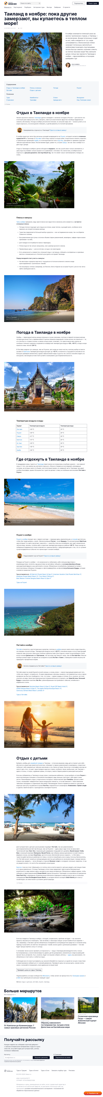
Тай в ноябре (20, 222)
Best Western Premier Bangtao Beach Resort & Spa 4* (33, 578)
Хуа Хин (60, 140)
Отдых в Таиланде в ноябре (15, 88)
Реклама (72, 1070)
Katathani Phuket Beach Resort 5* (27, 576)
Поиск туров (93, 3)
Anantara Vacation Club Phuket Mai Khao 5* (67, 574)
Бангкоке (27, 351)
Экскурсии (80, 97)
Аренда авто (57, 100)
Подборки (27, 7)
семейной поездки (37, 763)
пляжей (74, 539)
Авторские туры (38, 7)
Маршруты (7, 7)
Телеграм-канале (78, 976)
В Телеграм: (58, 1054)
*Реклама (8, 104)
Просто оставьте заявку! (58, 130)
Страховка (10, 100)
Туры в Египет (34, 1070)
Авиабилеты (34, 97)
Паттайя (9, 90)
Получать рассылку (41, 1057)
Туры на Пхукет (21, 582)
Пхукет (79, 88)
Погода (55, 88)
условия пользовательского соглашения (38, 1088)
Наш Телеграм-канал (84, 100)
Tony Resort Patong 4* (46, 576)
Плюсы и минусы (35, 88)
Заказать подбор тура (59, 1070)
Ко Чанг (19, 443)
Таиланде (37, 117)
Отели (55, 97)
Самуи (64, 142)
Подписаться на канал (63, 1057)
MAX (19, 978)
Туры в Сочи (45, 1070)
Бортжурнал (18, 7)
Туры (8, 97)
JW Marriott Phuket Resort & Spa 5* (41, 574)
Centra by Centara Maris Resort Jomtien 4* (30, 690)
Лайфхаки (57, 7)
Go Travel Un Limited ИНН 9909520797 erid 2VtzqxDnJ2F (31, 883)
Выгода (49, 7)
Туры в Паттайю (21, 694)
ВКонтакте (46, 976)
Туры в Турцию (21, 1070)
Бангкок (19, 439)
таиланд (46, 982)
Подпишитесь (78, 3)
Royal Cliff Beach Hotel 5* (59, 686)
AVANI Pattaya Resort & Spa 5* (26, 688)
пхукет (41, 982)
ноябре (25, 539)
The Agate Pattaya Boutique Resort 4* (49, 688)
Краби (36, 140)
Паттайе (38, 138)
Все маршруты (9, 994)
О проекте (66, 7)
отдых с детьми (26, 982)
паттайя (35, 982)
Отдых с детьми (35, 90)
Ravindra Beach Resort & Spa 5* (40, 686)
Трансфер (33, 100)
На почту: (7, 1054)
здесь (70, 955)
